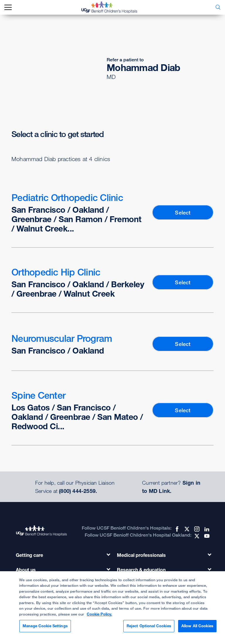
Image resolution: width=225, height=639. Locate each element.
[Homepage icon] (113, 7)
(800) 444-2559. (78, 491)
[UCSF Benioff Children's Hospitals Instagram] (196, 528)
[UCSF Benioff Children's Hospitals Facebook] (176, 528)
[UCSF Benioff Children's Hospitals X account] (186, 528)
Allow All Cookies (197, 625)
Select (182, 212)
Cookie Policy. (99, 614)
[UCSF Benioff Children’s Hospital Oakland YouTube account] (206, 536)
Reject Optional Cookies (149, 625)
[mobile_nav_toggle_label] (8, 7)
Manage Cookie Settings (45, 625)
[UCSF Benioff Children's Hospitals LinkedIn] (206, 528)
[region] (112, 605)
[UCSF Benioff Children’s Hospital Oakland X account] (196, 536)
